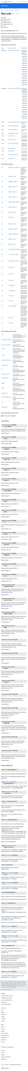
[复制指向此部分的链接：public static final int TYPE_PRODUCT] (10, 682)
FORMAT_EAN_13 (12, 207)
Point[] (3, 348)
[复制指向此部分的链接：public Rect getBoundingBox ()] (5, 771)
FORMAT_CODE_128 (12, 186)
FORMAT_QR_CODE (12, 229)
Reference (4, 6)
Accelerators (4, 1002)
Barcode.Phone (11, 148)
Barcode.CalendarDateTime (14, 122)
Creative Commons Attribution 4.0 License (13, 983)
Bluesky (2, 1012)
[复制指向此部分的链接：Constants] (10, 421)
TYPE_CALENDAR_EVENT (14, 249)
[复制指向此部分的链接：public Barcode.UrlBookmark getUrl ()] (7, 937)
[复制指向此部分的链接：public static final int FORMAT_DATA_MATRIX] (12, 491)
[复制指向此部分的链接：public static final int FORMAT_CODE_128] (10, 459)
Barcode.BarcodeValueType (14, 88)
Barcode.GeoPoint (12, 139)
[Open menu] (2, 1)
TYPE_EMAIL (11, 267)
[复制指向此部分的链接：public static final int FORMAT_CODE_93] (10, 480)
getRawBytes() (5, 919)
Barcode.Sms (11, 150)
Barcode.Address (12, 48)
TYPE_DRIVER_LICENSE (13, 261)
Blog (2, 1010)
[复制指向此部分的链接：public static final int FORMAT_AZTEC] (8, 438)
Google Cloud (4, 1037)
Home (2, 10)
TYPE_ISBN (10, 280)
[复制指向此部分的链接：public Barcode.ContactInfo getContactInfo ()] (12, 793)
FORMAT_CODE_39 (12, 191)
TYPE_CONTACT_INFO (13, 254)
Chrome (3, 1029)
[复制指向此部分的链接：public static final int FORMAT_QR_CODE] (10, 545)
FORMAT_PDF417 (12, 223)
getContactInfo (16, 344)
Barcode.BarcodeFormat (13, 50)
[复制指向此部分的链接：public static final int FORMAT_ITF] (6, 522)
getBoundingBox (16, 334)
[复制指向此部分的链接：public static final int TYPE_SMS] (5, 696)
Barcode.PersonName (13, 143)
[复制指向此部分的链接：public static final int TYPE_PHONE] (8, 668)
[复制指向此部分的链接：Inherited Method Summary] (19, 413)
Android (2, 1026)
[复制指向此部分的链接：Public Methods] (14, 766)
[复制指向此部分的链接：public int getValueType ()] (16, 945)
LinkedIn (3, 1016)
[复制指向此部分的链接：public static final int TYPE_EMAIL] (8, 627)
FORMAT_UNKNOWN (12, 234)
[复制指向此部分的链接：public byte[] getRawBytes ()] (5, 894)
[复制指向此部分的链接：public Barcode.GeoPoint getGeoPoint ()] (9, 874)
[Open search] (22, 1)
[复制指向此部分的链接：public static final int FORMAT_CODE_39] (10, 470)
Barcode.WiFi (11, 158)
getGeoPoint (15, 374)
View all (2, 1041)
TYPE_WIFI (10, 323)
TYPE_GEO (10, 274)
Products (7, 10)
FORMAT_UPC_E (12, 244)
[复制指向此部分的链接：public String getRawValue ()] (5, 905)
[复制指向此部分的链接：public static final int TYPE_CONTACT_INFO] (13, 600)
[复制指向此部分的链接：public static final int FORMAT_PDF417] (9, 534)
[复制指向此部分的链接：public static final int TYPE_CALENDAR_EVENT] (14, 586)
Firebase (3, 1031)
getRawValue (16, 388)
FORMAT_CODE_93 (12, 197)
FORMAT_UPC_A (12, 239)
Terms (2, 1064)
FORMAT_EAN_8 (12, 212)
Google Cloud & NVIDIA (6, 1004)
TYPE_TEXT (11, 300)
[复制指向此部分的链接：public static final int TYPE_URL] (5, 738)
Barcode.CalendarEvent (13, 125)
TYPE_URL (10, 317)
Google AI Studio (4, 1033)
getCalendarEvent (17, 339)
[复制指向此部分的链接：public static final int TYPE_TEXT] (5, 709)
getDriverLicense (16, 360)
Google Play (3, 1039)
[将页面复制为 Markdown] (17, 14)
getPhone (15, 378)
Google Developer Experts (6, 1000)
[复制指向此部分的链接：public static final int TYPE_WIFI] (5, 752)
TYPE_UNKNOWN (12, 306)
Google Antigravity (5, 1035)
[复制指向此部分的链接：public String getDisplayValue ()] (5, 821)
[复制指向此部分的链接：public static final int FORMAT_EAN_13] (9, 501)
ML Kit (9, 1)
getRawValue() (17, 37)
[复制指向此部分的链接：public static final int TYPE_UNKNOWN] (10, 723)
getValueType (16, 402)
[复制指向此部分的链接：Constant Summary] (14, 164)
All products (3, 1059)
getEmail (15, 365)
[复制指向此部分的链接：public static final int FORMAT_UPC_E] (8, 576)
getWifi (14, 407)
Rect (3, 334)
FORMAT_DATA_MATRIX (13, 202)
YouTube (3, 1021)
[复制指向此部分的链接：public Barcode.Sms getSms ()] (5, 928)
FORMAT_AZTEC (12, 176)
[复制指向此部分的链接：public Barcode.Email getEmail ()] (5, 857)
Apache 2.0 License (17, 984)
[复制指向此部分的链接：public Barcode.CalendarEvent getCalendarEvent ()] (15, 783)
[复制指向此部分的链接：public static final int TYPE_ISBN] (5, 655)
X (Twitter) (3, 1018)
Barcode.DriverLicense (13, 133)
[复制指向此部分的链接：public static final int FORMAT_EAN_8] (8, 512)
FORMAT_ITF (11, 217)
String (3, 355)
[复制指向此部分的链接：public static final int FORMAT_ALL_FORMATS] (13, 426)
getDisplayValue (16, 355)
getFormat (15, 369)
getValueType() (5, 592)
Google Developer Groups (6, 997)
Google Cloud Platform (6, 1057)
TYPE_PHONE (11, 285)
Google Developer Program (7, 995)
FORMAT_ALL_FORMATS (13, 167)
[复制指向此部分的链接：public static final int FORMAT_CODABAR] (10, 449)
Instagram (3, 1014)
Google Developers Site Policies (10, 985)
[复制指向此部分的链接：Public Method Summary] (17, 331)
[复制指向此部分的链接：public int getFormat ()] (14, 865)
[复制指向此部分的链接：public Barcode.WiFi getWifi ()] (5, 973)
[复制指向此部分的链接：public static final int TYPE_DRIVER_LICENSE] (13, 614)
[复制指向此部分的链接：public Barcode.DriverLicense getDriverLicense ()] (15, 847)
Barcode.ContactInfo (12, 129)
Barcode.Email (11, 135)
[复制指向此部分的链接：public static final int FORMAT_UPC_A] (8, 565)
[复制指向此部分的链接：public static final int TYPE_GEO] (5, 641)
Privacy (6, 1064)
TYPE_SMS (10, 295)
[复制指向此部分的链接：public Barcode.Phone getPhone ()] (6, 884)
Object (17, 30)
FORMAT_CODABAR (12, 181)
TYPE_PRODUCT (12, 290)
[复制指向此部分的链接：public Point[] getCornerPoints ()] (6, 803)
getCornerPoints (16, 348)
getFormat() (4, 41)
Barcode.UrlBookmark (13, 154)
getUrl (14, 397)
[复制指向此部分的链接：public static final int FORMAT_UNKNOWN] (10, 555)
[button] (8, 415)
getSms (14, 393)
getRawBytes (16, 383)
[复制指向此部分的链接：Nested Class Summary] (17, 45)
